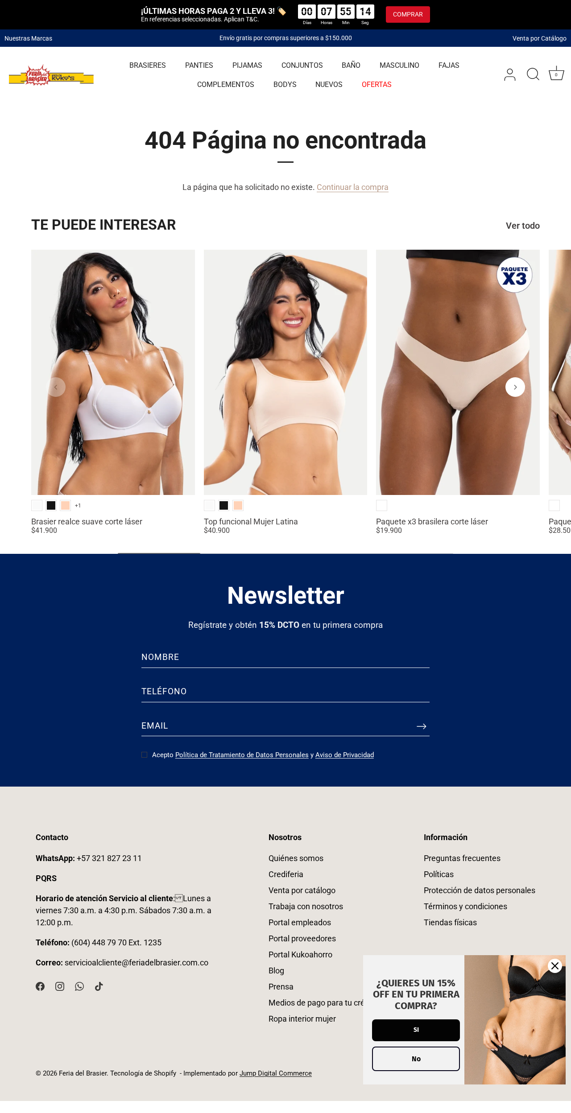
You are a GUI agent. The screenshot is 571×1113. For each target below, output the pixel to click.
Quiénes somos (296, 858)
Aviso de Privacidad (344, 755)
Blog (276, 970)
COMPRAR (408, 14)
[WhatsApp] (79, 985)
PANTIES (199, 65)
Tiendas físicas (450, 922)
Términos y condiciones (465, 906)
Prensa (281, 986)
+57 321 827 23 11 (89, 858)
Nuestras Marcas (28, 37)
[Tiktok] (99, 985)
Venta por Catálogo (540, 37)
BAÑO (351, 65)
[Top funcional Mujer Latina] (286, 372)
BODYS (285, 84)
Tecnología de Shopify (143, 1073)
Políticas (439, 874)
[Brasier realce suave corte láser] (113, 372)
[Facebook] (40, 985)
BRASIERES (147, 65)
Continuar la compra (353, 187)
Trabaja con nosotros (306, 906)
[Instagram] (59, 985)
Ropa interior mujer (302, 1018)
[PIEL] (65, 505)
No (416, 1059)
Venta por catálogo (302, 890)
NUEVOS (329, 84)
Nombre (160, 657)
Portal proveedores (302, 938)
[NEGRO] (51, 505)
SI (416, 1030)
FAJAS (449, 65)
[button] (56, 387)
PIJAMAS (247, 65)
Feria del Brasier (83, 1073)
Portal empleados (300, 922)
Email (154, 726)
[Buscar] (533, 75)
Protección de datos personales (479, 890)
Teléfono (164, 691)
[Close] (555, 966)
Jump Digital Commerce (276, 1073)
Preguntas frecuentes (462, 858)
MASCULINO (399, 65)
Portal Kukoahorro (300, 954)
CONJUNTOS (302, 65)
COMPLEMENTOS (225, 84)
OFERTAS (377, 84)
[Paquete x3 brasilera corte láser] (458, 372)
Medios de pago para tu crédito (323, 1002)
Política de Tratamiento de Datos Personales (242, 755)
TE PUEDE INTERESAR (103, 224)
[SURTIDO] (382, 505)
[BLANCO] (37, 505)
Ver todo (523, 226)
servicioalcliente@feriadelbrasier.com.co (136, 962)
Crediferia (286, 874)
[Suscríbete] (422, 726)
